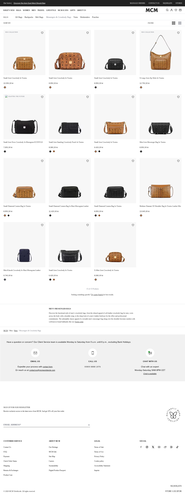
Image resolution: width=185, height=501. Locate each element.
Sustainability (53, 466)
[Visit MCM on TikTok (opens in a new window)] (177, 447)
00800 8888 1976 (93, 367)
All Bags (18, 17)
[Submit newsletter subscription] (88, 425)
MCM (5, 331)
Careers (51, 461)
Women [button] (26, 10)
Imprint (96, 470)
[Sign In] (171, 10)
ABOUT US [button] (81, 10)
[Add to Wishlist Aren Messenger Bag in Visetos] (178, 97)
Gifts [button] (72, 10)
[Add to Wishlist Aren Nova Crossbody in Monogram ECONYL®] (42, 97)
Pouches (95, 17)
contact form (47, 367)
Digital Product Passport (57, 470)
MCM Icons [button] (63, 10)
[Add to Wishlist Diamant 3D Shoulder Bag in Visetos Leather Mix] (178, 161)
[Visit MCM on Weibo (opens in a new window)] (165, 447)
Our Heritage (53, 447)
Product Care (7, 475)
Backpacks (29, 17)
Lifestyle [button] (51, 10)
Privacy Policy (99, 456)
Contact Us (7, 447)
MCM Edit (52, 452)
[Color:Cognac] (4, 87)
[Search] (167, 10)
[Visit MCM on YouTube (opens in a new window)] (159, 447)
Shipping (6, 466)
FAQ (5, 452)
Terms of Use (98, 452)
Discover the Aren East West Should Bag (29, 3)
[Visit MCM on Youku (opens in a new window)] (171, 447)
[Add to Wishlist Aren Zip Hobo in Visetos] (178, 33)
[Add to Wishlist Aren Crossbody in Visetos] (42, 33)
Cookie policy (99, 461)
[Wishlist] (176, 10)
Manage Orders (137, 3)
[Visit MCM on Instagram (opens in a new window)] (147, 447)
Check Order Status (10, 461)
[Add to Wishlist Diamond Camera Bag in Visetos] (42, 161)
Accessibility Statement (102, 466)
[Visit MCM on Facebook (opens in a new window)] (141, 447)
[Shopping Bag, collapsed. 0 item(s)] (180, 10)
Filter (150, 23)
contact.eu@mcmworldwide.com (42, 370)
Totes (75, 17)
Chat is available (150, 374)
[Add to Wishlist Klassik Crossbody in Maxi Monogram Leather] (42, 225)
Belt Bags (39, 17)
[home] (152, 11)
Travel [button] (41, 10)
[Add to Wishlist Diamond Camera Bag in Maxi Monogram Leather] (87, 161)
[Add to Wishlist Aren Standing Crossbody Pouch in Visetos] (87, 97)
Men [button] (34, 10)
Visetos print (79, 322)
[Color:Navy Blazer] (4, 279)
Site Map (52, 456)
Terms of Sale (99, 447)
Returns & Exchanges (10, 470)
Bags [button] (18, 10)
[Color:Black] (95, 87)
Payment (6, 456)
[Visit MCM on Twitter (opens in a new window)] (153, 447)
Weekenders (85, 17)
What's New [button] (9, 10)
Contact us (154, 3)
